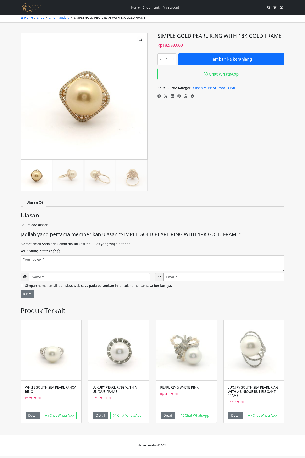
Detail (32, 415)
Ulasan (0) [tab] (34, 202)
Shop (146, 7)
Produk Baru (228, 87)
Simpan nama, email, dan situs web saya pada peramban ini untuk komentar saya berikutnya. (98, 285)
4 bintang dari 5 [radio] (54, 251)
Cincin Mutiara (59, 18)
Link (157, 7)
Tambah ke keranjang (231, 59)
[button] (140, 39)
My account (171, 7)
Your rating (29, 251)
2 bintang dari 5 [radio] (46, 251)
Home (135, 7)
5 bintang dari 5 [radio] (58, 251)
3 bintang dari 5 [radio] (50, 251)
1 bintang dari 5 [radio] (42, 251)
